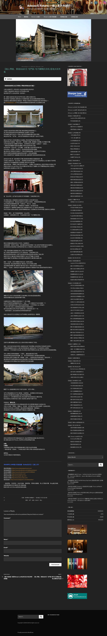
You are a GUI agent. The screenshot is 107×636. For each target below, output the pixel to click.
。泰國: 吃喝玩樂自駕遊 (75, 179)
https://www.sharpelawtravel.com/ (22, 468)
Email (6, 547)
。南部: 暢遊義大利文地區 (75, 374)
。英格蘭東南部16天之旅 (75, 274)
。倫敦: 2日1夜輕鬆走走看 (75, 266)
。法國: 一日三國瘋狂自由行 (76, 349)
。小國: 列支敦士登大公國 (75, 377)
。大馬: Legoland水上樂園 (75, 165)
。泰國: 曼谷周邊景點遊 (75, 188)
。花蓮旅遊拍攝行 (73, 151)
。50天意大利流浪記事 (75, 213)
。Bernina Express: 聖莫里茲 (76, 369)
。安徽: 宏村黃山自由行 (75, 396)
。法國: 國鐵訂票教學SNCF (76, 352)
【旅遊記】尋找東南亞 (72, 163)
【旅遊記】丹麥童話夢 (72, 116)
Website (6, 555)
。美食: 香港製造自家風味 (75, 430)
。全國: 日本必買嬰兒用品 (75, 299)
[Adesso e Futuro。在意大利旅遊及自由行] (77, 97)
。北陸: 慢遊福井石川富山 (75, 307)
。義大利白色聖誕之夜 (74, 249)
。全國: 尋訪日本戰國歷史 (75, 296)
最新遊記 (26, 16)
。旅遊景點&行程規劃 (74, 232)
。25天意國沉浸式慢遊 (75, 210)
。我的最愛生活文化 (74, 447)
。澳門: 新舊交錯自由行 (75, 407)
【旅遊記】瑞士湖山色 (72, 366)
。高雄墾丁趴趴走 (73, 157)
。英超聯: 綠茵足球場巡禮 (75, 279)
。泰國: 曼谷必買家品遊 (75, 190)
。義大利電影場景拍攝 (74, 251)
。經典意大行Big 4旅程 (75, 243)
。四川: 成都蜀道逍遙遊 (75, 394)
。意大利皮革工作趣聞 (74, 224)
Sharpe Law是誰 (35, 16)
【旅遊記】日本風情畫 (72, 283)
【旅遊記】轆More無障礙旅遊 (74, 422)
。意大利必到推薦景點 (74, 221)
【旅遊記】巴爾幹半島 (72, 199)
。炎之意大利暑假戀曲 (74, 238)
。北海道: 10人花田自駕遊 (75, 302)
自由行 (37, 500)
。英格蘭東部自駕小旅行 (75, 277)
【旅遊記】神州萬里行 (72, 380)
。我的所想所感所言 (74, 444)
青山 (41, 500)
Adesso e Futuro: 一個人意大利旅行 (49, 5)
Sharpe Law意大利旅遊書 (50, 16)
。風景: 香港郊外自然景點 (75, 433)
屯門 (30, 500)
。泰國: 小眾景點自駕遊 (75, 182)
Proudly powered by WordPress (25, 632)
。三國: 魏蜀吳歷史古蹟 (75, 383)
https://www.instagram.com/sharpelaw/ (22, 479)
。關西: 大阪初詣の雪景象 (75, 338)
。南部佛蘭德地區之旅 (74, 413)
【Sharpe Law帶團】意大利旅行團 (75, 113)
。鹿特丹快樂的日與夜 (74, 419)
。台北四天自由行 (73, 143)
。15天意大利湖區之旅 (74, 207)
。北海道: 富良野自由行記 (75, 304)
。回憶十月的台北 (73, 146)
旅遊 (33, 500)
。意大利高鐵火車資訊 (74, 227)
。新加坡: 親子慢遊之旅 (75, 177)
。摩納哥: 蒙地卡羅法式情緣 (76, 346)
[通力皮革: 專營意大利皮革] (77, 568)
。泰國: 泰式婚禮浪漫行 (75, 196)
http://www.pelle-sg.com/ (19, 476)
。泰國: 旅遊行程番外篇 (75, 185)
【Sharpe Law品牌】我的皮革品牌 (75, 110)
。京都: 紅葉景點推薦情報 (75, 291)
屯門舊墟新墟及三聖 (10, 102)
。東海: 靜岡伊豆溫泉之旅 (75, 321)
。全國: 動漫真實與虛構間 (75, 293)
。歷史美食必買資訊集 (74, 235)
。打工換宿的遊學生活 (74, 229)
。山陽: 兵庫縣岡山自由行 (75, 315)
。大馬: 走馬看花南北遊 (75, 174)
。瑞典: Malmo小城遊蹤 (75, 126)
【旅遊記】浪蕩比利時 (72, 361)
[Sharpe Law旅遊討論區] (77, 534)
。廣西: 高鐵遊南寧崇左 (75, 405)
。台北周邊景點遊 (73, 140)
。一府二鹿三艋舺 (73, 137)
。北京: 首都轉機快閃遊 (75, 391)
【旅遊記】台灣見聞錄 (72, 132)
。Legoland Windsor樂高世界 (76, 263)
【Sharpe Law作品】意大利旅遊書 (75, 107)
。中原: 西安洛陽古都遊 (75, 385)
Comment (7, 518)
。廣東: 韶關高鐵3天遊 (74, 402)
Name (6, 539)
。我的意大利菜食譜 (74, 441)
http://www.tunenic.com (19, 474)
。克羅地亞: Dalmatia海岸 (75, 201)
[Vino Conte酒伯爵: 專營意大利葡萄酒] (77, 552)
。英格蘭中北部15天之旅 (75, 271)
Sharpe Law (40, 66)
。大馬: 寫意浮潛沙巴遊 (75, 168)
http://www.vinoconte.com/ (19, 477)
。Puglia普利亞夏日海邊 (75, 215)
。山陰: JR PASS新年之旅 (75, 310)
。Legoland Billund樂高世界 (76, 118)
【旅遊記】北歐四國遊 (72, 124)
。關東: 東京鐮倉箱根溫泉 (75, 327)
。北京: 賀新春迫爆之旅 (75, 388)
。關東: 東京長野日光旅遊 (75, 329)
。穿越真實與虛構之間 (74, 240)
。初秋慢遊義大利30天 (75, 218)
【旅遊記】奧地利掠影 (72, 160)
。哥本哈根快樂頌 (73, 121)
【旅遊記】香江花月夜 (41, 497)
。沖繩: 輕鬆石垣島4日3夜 (75, 324)
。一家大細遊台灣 (73, 135)
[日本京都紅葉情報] (77, 587)
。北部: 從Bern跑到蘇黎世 (75, 371)
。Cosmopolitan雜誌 (74, 438)
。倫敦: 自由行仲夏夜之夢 (75, 268)
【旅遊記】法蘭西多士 (72, 344)
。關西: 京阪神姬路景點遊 (75, 335)
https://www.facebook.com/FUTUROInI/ (23, 472)
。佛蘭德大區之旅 (73, 363)
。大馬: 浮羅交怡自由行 (75, 171)
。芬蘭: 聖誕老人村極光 (75, 129)
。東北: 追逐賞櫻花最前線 (75, 318)
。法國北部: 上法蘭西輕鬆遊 (76, 354)
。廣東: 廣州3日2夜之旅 (75, 399)
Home (19, 16)
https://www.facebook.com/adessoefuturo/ (24, 470)
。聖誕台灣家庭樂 (73, 149)
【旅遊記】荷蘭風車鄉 (72, 411)
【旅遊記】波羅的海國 (72, 358)
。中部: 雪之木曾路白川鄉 (75, 288)
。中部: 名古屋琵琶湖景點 (75, 285)
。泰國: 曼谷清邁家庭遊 (75, 193)
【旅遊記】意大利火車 (72, 258)
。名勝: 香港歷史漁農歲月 (27, 497)
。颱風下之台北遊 (73, 154)
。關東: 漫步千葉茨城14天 (75, 332)
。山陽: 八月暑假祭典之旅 (75, 313)
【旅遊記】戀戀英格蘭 (72, 260)
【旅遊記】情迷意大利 (72, 205)
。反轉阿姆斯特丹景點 (74, 416)
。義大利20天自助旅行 (75, 246)
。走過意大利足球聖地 (74, 254)
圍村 (27, 500)
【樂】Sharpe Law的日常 (73, 436)
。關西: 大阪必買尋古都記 (75, 340)
